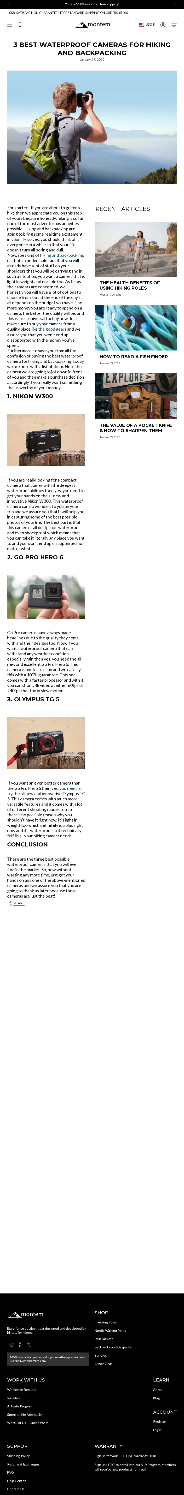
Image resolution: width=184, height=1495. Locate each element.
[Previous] (9, 4)
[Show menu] (9, 24)
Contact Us (15, 1489)
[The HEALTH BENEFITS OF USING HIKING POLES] (136, 249)
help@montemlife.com (31, 1361)
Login (157, 1430)
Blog (156, 1398)
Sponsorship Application (25, 1414)
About (158, 1390)
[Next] (174, 4)
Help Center (16, 1481)
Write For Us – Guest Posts (28, 1423)
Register (159, 1421)
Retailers (14, 1398)
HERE (153, 1456)
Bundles (101, 1355)
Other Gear (103, 1364)
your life (19, 239)
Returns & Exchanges (23, 1464)
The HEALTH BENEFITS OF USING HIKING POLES (130, 285)
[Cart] (173, 24)
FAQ (10, 1472)
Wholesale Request (22, 1390)
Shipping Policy (18, 1456)
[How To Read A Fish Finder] (136, 328)
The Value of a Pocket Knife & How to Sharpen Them (136, 428)
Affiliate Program (20, 1406)
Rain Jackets (104, 1339)
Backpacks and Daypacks (113, 1347)
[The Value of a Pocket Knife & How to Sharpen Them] (136, 396)
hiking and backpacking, (62, 255)
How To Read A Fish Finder (134, 356)
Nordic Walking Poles (110, 1330)
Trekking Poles (106, 1322)
